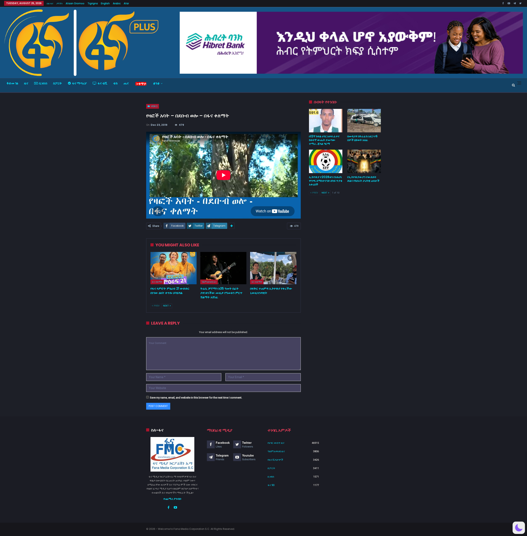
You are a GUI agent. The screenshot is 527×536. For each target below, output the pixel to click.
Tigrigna (92, 3)
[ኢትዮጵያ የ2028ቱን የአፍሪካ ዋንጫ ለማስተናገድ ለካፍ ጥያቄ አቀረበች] (326, 161)
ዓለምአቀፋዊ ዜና (209, 281)
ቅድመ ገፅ (12, 83)
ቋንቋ (156, 83)
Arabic (117, 3)
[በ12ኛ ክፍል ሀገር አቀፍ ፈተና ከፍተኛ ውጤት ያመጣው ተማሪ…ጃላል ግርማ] (326, 120)
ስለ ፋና (50, 3)
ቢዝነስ (43, 83)
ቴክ (115, 83)
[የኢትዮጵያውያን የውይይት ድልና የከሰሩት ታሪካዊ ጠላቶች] (364, 161)
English (105, 3)
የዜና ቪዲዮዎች (275, 459)
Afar (126, 3)
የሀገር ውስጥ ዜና (276, 442)
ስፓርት (57, 83)
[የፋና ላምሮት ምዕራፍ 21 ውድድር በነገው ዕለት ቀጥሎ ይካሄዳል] (173, 268)
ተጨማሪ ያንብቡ (172, 499)
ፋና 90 (271, 485)
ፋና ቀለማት (157, 281)
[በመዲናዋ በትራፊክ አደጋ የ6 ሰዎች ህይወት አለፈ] (364, 120)
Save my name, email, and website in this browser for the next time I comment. (196, 397)
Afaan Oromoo (75, 3)
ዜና (26, 83)
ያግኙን (59, 3)
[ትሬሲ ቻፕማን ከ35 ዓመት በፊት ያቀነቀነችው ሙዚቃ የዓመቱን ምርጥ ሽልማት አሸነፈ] (223, 268)
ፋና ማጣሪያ (79, 83)
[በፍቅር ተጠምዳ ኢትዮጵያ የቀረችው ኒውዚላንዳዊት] (273, 268)
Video (153, 106)
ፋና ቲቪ (102, 83)
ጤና (126, 83)
